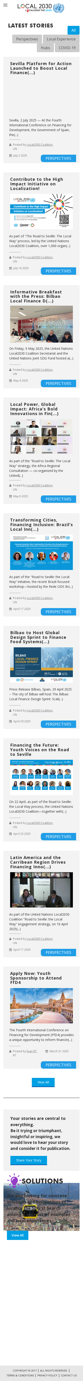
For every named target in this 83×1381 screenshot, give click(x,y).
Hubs (45, 47)
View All (43, 1082)
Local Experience (61, 39)
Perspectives (27, 39)
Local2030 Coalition (40, 145)
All (73, 30)
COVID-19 (67, 47)
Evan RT (32, 1051)
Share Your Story (28, 1160)
